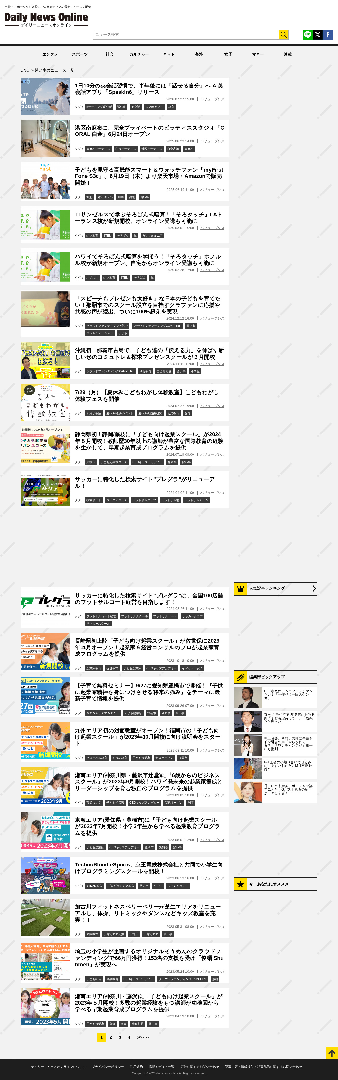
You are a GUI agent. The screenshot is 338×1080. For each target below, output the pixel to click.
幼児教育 (92, 235)
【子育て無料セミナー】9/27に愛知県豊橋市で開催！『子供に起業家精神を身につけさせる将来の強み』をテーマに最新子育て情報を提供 (149, 692)
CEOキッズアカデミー (147, 462)
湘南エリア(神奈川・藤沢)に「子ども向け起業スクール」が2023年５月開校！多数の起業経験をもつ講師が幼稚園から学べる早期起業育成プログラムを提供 (149, 1003)
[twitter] (318, 35)
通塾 (89, 197)
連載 (288, 54)
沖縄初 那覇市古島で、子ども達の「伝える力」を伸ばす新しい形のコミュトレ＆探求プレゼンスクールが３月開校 (149, 353)
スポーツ (80, 54)
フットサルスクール (134, 616)
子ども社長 (93, 979)
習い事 (121, 106)
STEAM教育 (94, 885)
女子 (228, 54)
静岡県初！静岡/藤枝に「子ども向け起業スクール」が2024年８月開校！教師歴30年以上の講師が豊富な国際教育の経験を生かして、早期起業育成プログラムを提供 (149, 441)
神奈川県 (138, 1024)
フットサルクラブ (144, 500)
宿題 (132, 197)
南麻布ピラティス (98, 149)
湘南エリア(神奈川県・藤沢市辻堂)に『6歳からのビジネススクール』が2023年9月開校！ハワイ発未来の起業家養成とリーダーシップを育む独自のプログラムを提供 (149, 781)
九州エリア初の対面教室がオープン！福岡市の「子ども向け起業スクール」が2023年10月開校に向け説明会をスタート (147, 737)
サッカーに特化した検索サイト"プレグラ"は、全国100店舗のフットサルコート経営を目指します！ (149, 598)
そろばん (123, 235)
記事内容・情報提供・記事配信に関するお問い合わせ (263, 1067)
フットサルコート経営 (101, 616)
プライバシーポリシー (108, 1067)
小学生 (195, 371)
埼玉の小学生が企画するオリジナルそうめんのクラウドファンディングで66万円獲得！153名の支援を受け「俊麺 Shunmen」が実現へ (149, 958)
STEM (107, 235)
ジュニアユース (116, 500)
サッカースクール (98, 623)
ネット (169, 54)
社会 (110, 54)
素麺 (215, 979)
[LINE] (308, 35)
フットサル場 (170, 500)
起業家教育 (93, 668)
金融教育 (112, 979)
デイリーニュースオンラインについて (58, 1067)
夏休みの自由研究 (150, 413)
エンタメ (50, 54)
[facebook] (328, 35)
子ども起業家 (132, 668)
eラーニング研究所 (99, 106)
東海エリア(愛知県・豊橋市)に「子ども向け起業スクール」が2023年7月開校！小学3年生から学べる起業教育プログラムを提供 (148, 826)
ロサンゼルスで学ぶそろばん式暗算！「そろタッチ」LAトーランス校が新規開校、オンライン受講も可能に (149, 217)
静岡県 (172, 462)
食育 (187, 413)
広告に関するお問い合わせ (199, 1067)
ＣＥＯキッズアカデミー (102, 713)
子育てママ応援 (113, 934)
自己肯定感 (164, 371)
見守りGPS (105, 197)
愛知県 (165, 713)
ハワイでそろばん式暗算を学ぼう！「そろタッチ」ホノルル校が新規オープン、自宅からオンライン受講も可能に (148, 259)
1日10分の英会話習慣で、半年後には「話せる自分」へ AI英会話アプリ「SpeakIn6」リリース (149, 89)
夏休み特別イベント (119, 413)
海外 (199, 54)
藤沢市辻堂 (93, 802)
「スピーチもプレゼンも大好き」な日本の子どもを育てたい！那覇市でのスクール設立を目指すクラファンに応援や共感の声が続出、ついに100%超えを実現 (148, 305)
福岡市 (182, 758)
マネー (258, 54)
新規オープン (164, 758)
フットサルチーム (196, 500)
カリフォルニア (152, 235)
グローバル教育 (96, 758)
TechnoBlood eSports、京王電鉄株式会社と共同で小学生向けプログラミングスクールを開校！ (149, 868)
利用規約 (136, 1067)
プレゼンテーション (99, 333)
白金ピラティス (125, 149)
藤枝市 (90, 462)
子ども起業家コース (113, 462)
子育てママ (151, 934)
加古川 (133, 934)
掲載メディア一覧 (161, 1067)
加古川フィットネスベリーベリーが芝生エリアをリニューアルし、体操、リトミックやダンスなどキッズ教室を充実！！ (148, 913)
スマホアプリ (154, 106)
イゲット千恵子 (192, 668)
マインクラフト (178, 885)
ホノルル (92, 277)
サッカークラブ (192, 616)
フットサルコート (165, 616)
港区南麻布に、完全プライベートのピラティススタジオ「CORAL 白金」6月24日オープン (149, 131)
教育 (171, 106)
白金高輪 (173, 149)
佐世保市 (112, 668)
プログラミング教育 (121, 885)
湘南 (191, 802)
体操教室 (92, 934)
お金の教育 (119, 758)
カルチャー (139, 54)
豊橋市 (151, 713)
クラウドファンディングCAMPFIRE (157, 326)
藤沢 (112, 1024)
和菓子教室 (93, 413)
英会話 (135, 106)
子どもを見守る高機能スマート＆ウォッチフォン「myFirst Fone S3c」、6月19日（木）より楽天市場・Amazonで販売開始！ (149, 176)
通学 (121, 197)
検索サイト (93, 500)
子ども (122, 333)
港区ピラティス (151, 149)
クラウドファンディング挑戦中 (107, 326)
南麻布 (188, 149)
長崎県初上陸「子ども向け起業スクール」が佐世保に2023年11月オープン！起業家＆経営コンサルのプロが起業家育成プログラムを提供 (147, 647)
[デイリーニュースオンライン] (46, 17)
